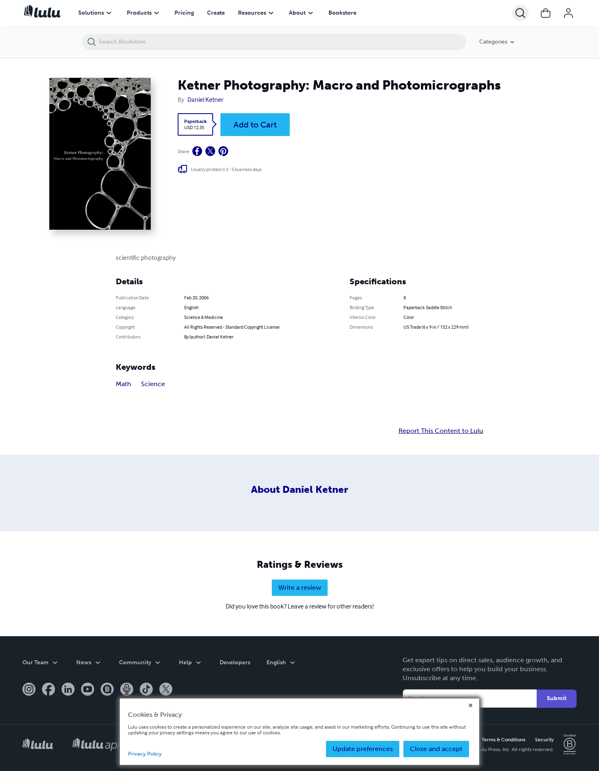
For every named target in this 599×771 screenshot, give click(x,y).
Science (153, 384)
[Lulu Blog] (107, 690)
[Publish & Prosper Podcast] (126, 690)
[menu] (109, 13)
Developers (235, 662)
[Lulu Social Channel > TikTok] (146, 690)
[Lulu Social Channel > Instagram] (28, 690)
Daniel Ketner (205, 99)
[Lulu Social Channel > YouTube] (87, 690)
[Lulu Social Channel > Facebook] (48, 690)
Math (123, 384)
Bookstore (342, 12)
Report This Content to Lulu (441, 431)
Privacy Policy (145, 754)
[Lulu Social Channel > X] (165, 690)
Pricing (184, 12)
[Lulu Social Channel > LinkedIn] (68, 690)
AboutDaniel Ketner (299, 489)
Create (216, 12)
